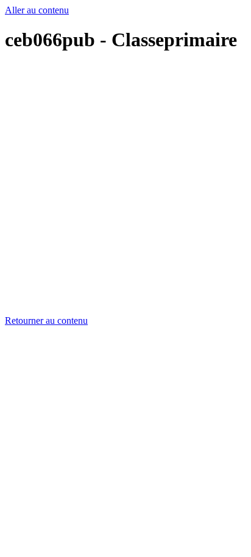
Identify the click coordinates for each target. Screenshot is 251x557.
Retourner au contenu (46, 320)
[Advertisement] (125, 190)
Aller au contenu (37, 10)
